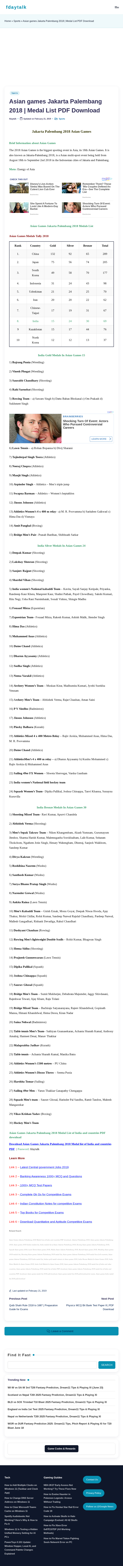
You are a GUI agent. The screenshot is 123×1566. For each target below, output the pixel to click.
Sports (17, 21)
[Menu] (116, 7)
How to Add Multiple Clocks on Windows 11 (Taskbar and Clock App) (21, 1489)
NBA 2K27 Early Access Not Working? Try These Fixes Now (60, 1487)
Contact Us (92, 1479)
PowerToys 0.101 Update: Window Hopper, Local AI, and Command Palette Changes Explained (20, 1548)
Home (7, 21)
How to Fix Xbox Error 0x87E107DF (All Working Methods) (57, 1529)
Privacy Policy (93, 1493)
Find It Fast (19, 1355)
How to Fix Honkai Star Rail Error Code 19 (61, 1509)
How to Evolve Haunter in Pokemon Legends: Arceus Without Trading (58, 1498)
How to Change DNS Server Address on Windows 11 (19, 1500)
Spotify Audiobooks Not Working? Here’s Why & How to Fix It (21, 1520)
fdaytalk (16, 7)
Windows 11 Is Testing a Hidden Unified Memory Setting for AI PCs (21, 1533)
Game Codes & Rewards (61, 1448)
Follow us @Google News (99, 1506)
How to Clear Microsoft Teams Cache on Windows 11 (20, 1509)
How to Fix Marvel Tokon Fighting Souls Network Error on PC (61, 1540)
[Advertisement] (61, 56)
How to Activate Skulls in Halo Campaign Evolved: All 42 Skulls (60, 1518)
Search (106, 1365)
